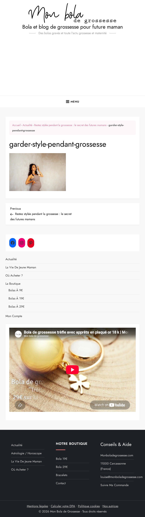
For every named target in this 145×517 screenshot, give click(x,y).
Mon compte (13, 316)
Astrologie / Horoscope (26, 453)
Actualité (27, 125)
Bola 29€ (62, 467)
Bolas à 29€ (16, 306)
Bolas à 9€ (15, 290)
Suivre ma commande (114, 485)
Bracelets (61, 475)
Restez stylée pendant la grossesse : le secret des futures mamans (70, 125)
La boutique (12, 283)
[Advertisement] (72, 67)
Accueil (16, 125)
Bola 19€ (61, 459)
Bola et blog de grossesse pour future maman (72, 27)
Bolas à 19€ (16, 298)
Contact (61, 483)
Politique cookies (89, 506)
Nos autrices (110, 506)
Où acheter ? (14, 275)
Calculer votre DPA (63, 506)
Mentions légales (37, 506)
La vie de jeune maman (20, 267)
